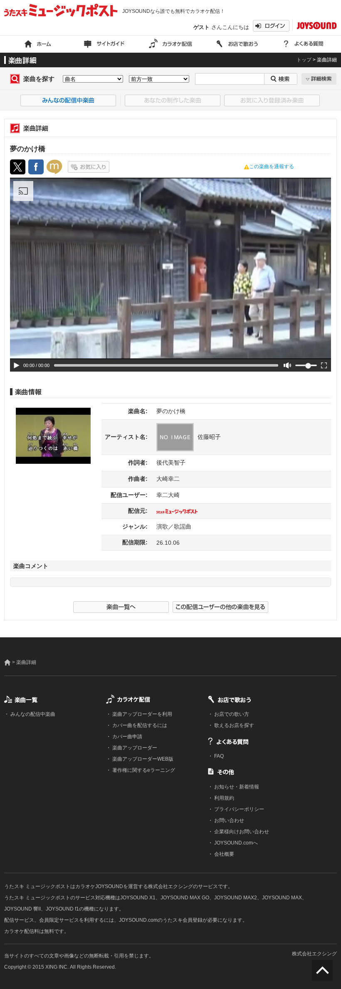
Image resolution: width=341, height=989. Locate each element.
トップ (304, 60)
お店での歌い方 (231, 714)
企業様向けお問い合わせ (241, 832)
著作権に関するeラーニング (143, 770)
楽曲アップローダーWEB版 (142, 759)
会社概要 (223, 854)
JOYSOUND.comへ (235, 843)
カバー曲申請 (126, 736)
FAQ (218, 756)
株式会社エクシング (314, 954)
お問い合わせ (228, 820)
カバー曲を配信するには (139, 725)
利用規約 (223, 798)
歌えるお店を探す (233, 725)
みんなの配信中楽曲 (32, 714)
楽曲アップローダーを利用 (141, 714)
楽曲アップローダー (134, 748)
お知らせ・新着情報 (236, 787)
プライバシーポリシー (238, 809)
